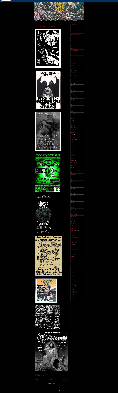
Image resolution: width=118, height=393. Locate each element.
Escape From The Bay (74, 177)
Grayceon (72, 188)
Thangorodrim (73, 137)
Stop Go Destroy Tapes (74, 230)
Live (72, 92)
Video (72, 120)
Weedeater (72, 247)
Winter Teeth (73, 63)
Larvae (72, 197)
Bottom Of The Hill (74, 109)
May (74, 284)
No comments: (46, 374)
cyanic (72, 256)
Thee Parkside (73, 139)
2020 (73, 269)
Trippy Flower (73, 242)
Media (72, 207)
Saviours (72, 223)
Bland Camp (73, 46)
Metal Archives (73, 52)
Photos (50, 20)
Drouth (72, 174)
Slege (72, 225)
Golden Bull (73, 128)
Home (36, 20)
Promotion (72, 216)
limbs (72, 258)
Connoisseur (73, 116)
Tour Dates (75, 20)
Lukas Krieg (73, 132)
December (75, 278)
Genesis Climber (73, 72)
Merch (72, 111)
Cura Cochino (73, 170)
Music (41, 20)
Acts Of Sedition (73, 75)
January (74, 292)
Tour (39, 375)
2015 (73, 276)
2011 (73, 299)
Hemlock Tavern (73, 130)
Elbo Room (73, 102)
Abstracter (72, 144)
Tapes (72, 233)
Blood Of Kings (73, 162)
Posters (72, 90)
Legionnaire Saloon (74, 198)
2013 (73, 296)
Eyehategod (73, 179)
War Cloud (73, 245)
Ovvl (72, 59)
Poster (38, 375)
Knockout (72, 195)
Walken (72, 66)
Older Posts (65, 379)
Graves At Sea (73, 186)
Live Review (73, 200)
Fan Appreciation (73, 181)
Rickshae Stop (73, 219)
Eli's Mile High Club (74, 127)
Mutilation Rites (73, 209)
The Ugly (72, 94)
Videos (55, 20)
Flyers (72, 81)
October (74, 279)
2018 (73, 272)
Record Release (73, 218)
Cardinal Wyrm (73, 97)
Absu (72, 146)
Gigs (72, 183)
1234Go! (72, 142)
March (74, 289)
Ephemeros (73, 176)
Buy (72, 122)
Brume (72, 165)
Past (60, 20)
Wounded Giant (73, 252)
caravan (72, 254)
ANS (72, 73)
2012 (73, 297)
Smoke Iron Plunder (74, 108)
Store (69, 20)
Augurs (72, 153)
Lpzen (72, 202)
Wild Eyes (72, 61)
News (72, 211)
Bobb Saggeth (73, 163)
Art (71, 88)
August (74, 282)
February (74, 291)
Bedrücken (73, 156)
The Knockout (73, 237)
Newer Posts (37, 379)
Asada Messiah (73, 115)
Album (72, 87)
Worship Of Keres (74, 251)
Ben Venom (73, 160)
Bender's (72, 101)
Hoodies (72, 193)
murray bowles (73, 259)
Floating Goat (73, 65)
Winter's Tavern (73, 249)
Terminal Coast (73, 235)
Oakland (72, 134)
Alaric (72, 149)
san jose (72, 261)
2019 (73, 270)
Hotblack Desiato (73, 70)
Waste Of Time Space (74, 50)
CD (71, 123)
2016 (73, 275)
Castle (72, 167)
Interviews (72, 118)
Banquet (72, 155)
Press (65, 20)
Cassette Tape (73, 125)
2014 (73, 294)
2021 (73, 267)
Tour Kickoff (73, 240)
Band (46, 20)
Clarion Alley (73, 169)
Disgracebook (73, 48)
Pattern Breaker (73, 214)
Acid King (72, 148)
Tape (72, 231)
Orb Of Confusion (74, 68)
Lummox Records (74, 204)
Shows (72, 83)
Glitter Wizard (73, 184)
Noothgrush (73, 212)
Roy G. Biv (73, 221)
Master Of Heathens (74, 205)
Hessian (72, 191)
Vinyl (72, 141)
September (75, 281)
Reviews (72, 85)
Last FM (72, 53)
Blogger (64, 390)
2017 (73, 273)
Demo (72, 172)
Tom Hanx (72, 238)
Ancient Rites (73, 151)
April (74, 285)
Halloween (73, 190)
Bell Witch (72, 158)
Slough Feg (73, 226)
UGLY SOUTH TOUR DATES (44, 27)
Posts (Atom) (53, 383)
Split (72, 228)
